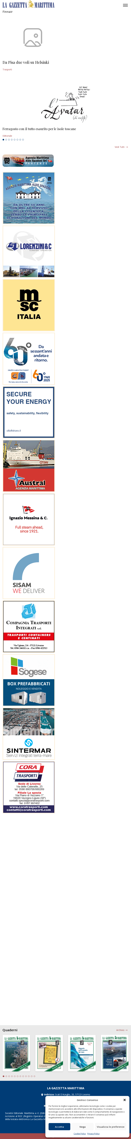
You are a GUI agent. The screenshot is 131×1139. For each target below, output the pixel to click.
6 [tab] (17, 139)
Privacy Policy (93, 1133)
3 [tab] (9, 139)
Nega (83, 1126)
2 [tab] (6, 139)
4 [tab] (12, 139)
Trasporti (7, 69)
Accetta (59, 1126)
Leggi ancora (65, 132)
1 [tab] (3, 139)
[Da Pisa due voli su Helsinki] (33, 37)
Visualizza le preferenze (110, 1126)
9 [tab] (26, 1076)
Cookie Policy (80, 1133)
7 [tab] (20, 139)
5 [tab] (14, 139)
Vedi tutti (119, 146)
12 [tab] (34, 1076)
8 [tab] (23, 139)
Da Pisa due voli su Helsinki (26, 62)
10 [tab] (29, 1076)
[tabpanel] (65, 132)
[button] (124, 1100)
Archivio (120, 1030)
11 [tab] (31, 1076)
